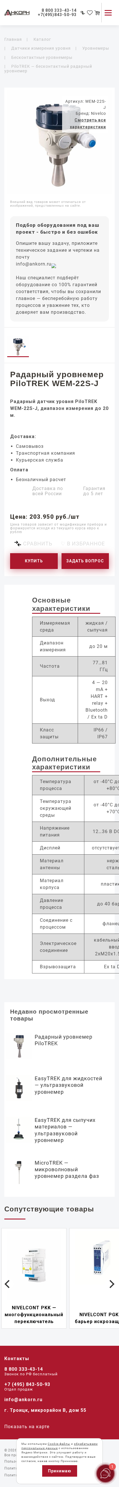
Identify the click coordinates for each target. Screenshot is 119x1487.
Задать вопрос (85, 561)
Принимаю (59, 1471)
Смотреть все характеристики (88, 123)
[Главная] (20, 13)
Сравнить (37, 544)
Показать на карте (26, 1426)
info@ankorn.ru (33, 264)
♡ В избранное (83, 544)
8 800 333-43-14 (23, 1369)
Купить (34, 561)
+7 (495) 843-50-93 (27, 1384)
